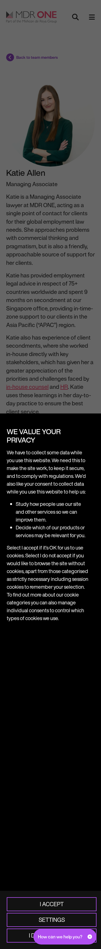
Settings (52, 920)
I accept (52, 904)
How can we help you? (60, 936)
